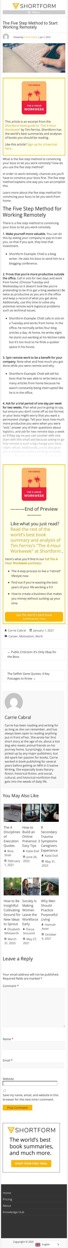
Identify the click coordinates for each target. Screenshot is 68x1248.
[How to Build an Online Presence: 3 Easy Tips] (31, 806)
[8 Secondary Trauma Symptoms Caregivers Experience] (50, 806)
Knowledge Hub (13, 1212)
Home (7, 1193)
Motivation (26, 636)
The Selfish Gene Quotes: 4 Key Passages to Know (28, 676)
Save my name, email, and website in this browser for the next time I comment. (30, 1097)
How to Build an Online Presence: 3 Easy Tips (31, 836)
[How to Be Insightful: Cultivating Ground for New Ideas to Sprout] (12, 879)
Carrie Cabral (31, 37)
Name (8, 1039)
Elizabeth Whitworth (12, 931)
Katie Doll (32, 851)
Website (8, 1079)
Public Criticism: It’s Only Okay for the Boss (31, 654)
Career (13, 636)
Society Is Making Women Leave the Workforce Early (30, 912)
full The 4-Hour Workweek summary (31, 561)
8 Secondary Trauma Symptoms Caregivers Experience (49, 839)
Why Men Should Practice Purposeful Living (49, 910)
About (7, 1206)
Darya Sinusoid (29, 931)
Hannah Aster (49, 927)
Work (39, 636)
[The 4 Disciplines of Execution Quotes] (12, 806)
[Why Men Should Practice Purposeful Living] (50, 879)
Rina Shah (8, 853)
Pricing (7, 1199)
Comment (11, 986)
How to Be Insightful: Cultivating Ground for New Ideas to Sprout (12, 912)
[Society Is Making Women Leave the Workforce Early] (31, 879)
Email (8, 1060)
